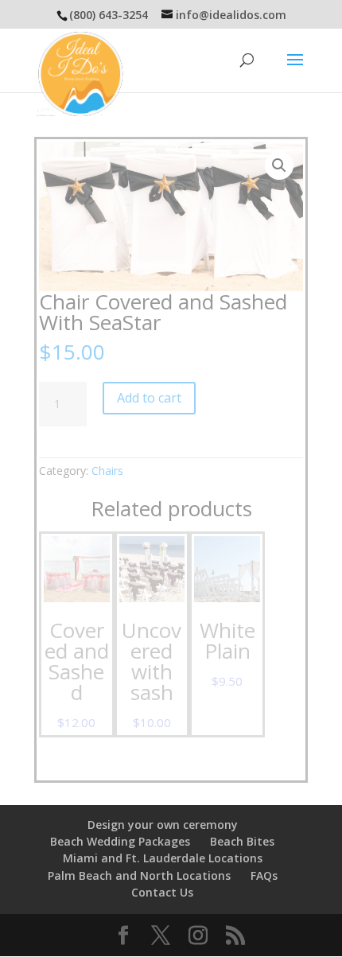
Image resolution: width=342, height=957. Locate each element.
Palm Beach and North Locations (139, 875)
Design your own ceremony (162, 824)
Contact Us (162, 892)
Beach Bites (242, 841)
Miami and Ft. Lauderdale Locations (162, 858)
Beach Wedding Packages (120, 841)
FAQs (264, 875)
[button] (279, 165)
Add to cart (149, 398)
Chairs (107, 470)
